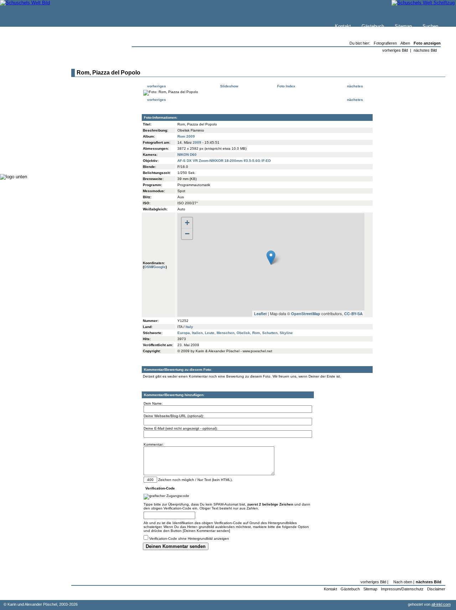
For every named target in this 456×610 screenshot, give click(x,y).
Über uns (24, 88)
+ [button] (187, 222)
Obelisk (243, 333)
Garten (22, 117)
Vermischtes (28, 146)
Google (159, 267)
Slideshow (228, 86)
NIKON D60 (187, 155)
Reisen (22, 110)
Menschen (225, 333)
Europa (183, 333)
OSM (148, 267)
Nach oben (402, 582)
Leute (209, 333)
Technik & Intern (32, 153)
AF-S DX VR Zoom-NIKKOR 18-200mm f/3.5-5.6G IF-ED (224, 161)
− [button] (187, 233)
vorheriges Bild (395, 50)
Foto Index (285, 86)
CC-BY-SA (353, 313)
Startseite (25, 73)
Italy (189, 327)
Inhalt (21, 95)
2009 (197, 142)
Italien (197, 333)
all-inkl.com (441, 604)
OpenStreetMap (305, 313)
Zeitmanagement (32, 131)
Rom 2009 (186, 136)
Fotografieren (28, 124)
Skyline (286, 333)
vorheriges (156, 86)
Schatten (270, 333)
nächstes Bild (425, 50)
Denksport (25, 139)
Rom (256, 333)
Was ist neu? (28, 80)
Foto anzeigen (427, 43)
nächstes (355, 86)
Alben (405, 43)
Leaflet (260, 313)
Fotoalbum (26, 160)
